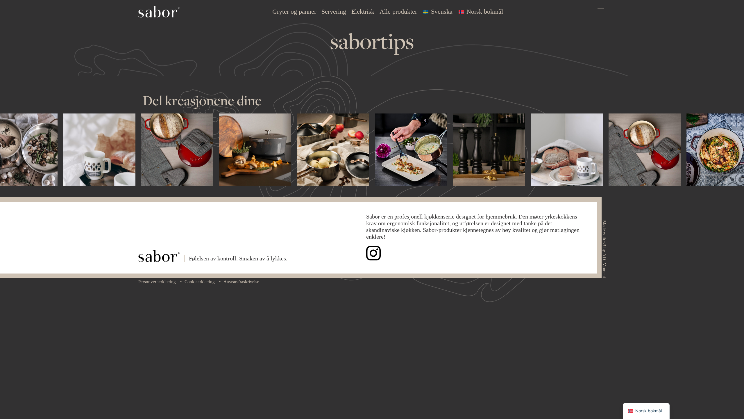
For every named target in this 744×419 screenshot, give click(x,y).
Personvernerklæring (157, 281)
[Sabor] (159, 11)
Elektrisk (362, 11)
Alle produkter (398, 11)
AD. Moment (604, 265)
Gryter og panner (294, 11)
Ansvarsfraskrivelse (241, 281)
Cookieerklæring (200, 281)
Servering (333, 11)
